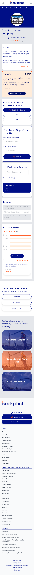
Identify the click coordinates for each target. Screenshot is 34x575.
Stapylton (16, 302)
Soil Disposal (6, 524)
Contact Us (5, 463)
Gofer (3, 454)
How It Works (6, 437)
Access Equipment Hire (9, 473)
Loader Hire (5, 498)
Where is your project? (10, 146)
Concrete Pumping (7, 476)
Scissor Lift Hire (6, 521)
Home (3, 8)
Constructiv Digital (7, 449)
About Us (4, 435)
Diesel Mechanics (7, 515)
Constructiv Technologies (9, 452)
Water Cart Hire (6, 487)
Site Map (17, 570)
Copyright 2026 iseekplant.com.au (17, 565)
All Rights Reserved (17, 567)
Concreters (5, 513)
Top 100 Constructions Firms (10, 537)
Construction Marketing (9, 544)
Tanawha (17, 297)
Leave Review (17, 256)
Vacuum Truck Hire (7, 518)
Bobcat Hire (5, 470)
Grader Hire (5, 490)
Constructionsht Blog (8, 550)
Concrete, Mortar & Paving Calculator (13, 553)
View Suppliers (6, 440)
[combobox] (17, 141)
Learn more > (26, 66)
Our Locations (6, 443)
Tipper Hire (5, 507)
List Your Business (17, 422)
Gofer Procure (6, 457)
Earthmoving (5, 501)
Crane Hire (5, 479)
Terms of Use (17, 560)
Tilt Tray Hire (5, 493)
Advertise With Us (7, 446)
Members (10, 8)
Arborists (4, 510)
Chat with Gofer (18, 93)
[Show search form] (3, 3)
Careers (4, 460)
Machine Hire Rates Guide (9, 534)
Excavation (5, 496)
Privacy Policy (17, 563)
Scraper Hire (5, 504)
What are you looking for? (11, 137)
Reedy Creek (16, 308)
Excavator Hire (6, 484)
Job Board (5, 531)
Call (17, 115)
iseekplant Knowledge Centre (11, 547)
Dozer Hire (5, 482)
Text (17, 119)
